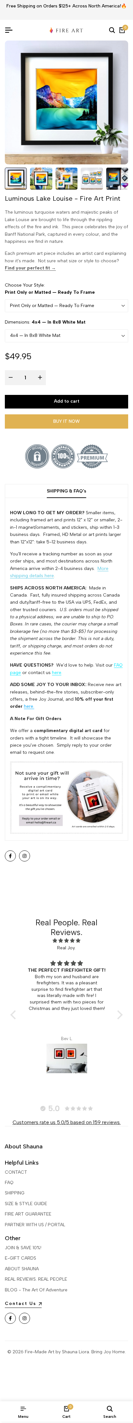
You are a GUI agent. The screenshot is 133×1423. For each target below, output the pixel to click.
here (56, 672)
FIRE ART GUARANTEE (28, 1214)
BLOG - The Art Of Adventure (36, 1290)
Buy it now (66, 421)
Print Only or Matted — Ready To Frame (52, 305)
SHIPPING (15, 1193)
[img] (66, 940)
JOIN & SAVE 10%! (23, 1248)
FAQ (9, 1182)
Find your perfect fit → (30, 268)
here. (29, 706)
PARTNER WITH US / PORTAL (35, 1224)
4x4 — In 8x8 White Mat (35, 335)
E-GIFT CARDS (20, 1258)
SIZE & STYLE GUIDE (26, 1203)
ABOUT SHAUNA (22, 1269)
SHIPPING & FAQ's (66, 491)
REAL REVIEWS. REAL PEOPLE (36, 1279)
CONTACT (16, 1172)
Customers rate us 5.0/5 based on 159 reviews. (67, 1122)
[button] (14, 1014)
